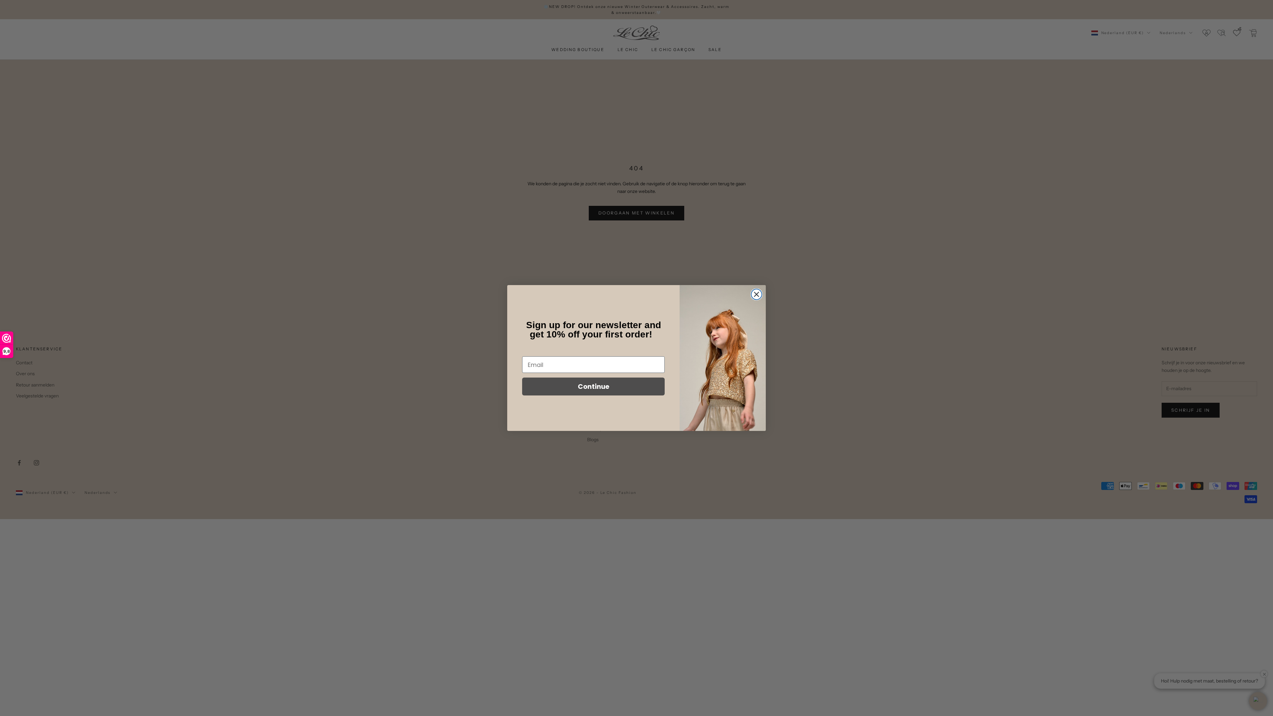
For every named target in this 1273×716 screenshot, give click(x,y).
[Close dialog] (756, 294)
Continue (593, 386)
